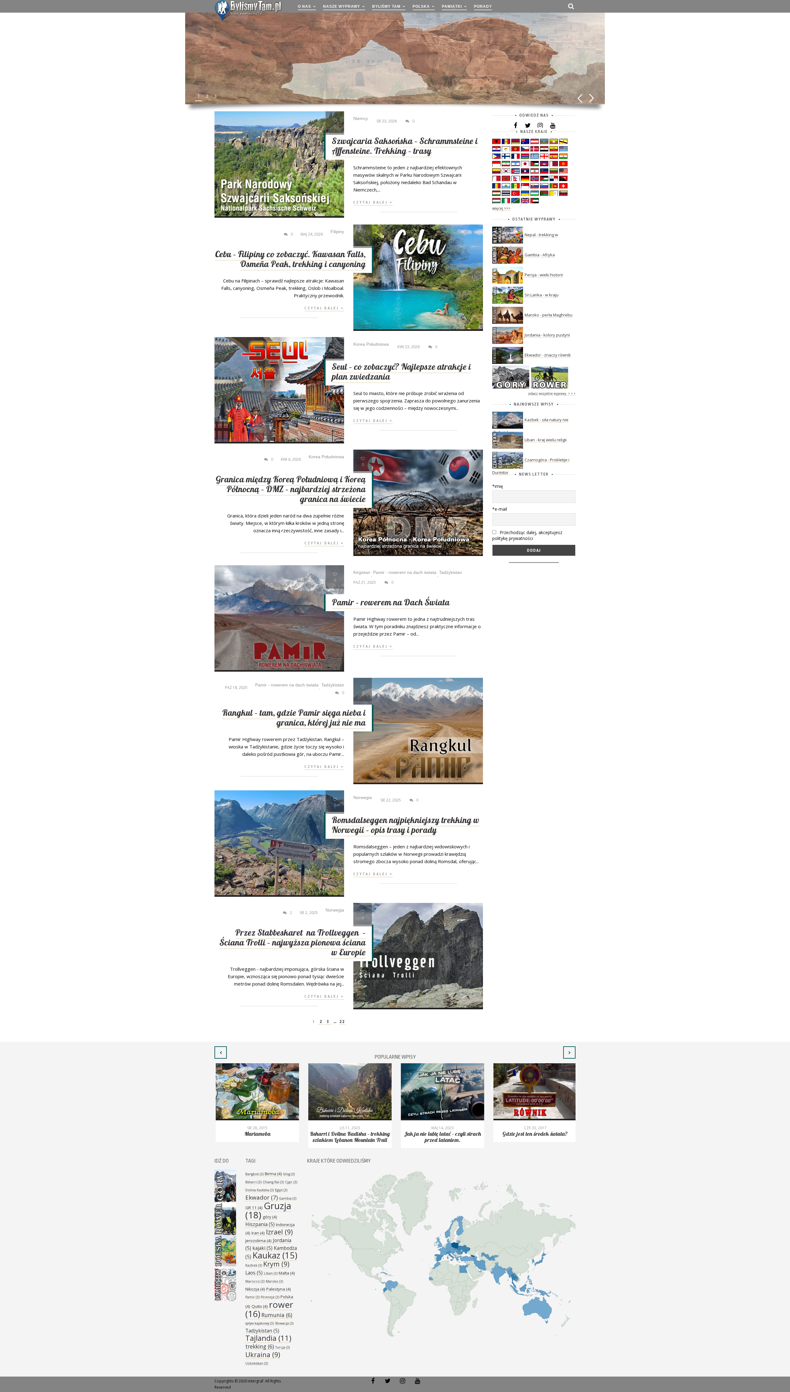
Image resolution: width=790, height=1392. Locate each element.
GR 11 (254, 1207)
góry (270, 1217)
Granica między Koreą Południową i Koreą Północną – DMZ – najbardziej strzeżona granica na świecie (291, 489)
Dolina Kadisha (259, 1190)
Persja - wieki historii (544, 275)
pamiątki (452, 6)
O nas (304, 6)
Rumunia (276, 1315)
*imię (497, 486)
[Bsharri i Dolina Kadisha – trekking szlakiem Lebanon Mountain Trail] (348, 1091)
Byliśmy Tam (386, 6)
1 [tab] (199, 96)
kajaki (262, 1248)
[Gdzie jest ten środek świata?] (534, 1091)
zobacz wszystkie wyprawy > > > (552, 393)
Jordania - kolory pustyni (547, 335)
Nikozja (255, 1289)
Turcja (282, 1347)
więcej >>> (501, 208)
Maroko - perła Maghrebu (548, 315)
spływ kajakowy (259, 1323)
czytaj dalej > (373, 202)
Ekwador (261, 1197)
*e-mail (499, 509)
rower (269, 1309)
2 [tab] (207, 96)
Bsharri (253, 1182)
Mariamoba (256, 1134)
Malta (287, 1273)
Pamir (252, 1297)
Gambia (287, 1198)
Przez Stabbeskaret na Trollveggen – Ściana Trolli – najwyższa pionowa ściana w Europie (292, 943)
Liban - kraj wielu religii (546, 440)
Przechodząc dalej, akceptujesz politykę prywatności (527, 535)
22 (342, 1021)
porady (483, 6)
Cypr (291, 1182)
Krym (276, 1263)
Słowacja (284, 1323)
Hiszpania (260, 1224)
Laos (254, 1272)
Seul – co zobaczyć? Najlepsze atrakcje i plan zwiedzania (401, 372)
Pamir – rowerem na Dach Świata (391, 603)
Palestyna (278, 1289)
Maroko (274, 1281)
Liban (270, 1273)
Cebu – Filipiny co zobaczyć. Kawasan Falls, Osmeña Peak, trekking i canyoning (290, 259)
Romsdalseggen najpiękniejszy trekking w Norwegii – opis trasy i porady (405, 825)
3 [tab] (215, 96)
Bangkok (254, 1174)
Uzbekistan (256, 1363)
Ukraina (262, 1354)
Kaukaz (274, 1255)
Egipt (281, 1190)
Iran (258, 1233)
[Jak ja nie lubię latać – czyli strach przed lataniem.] (441, 1091)
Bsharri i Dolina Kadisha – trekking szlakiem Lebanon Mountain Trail (349, 1137)
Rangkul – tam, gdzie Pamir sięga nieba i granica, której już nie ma (294, 718)
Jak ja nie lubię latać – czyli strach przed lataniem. (441, 1137)
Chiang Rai (273, 1182)
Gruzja (268, 1210)
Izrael (279, 1231)
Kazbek (253, 1265)
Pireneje (270, 1297)
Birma (273, 1173)
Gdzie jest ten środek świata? (534, 1134)
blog (289, 1174)
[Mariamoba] (256, 1091)
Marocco (254, 1281)
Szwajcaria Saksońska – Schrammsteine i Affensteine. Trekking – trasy (405, 146)
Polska (421, 6)
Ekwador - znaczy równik (548, 355)
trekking (259, 1346)
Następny (591, 98)
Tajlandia (268, 1338)
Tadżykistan (262, 1330)
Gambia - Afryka (540, 254)
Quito (260, 1306)
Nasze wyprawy (341, 6)
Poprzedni (579, 98)
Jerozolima (258, 1240)
